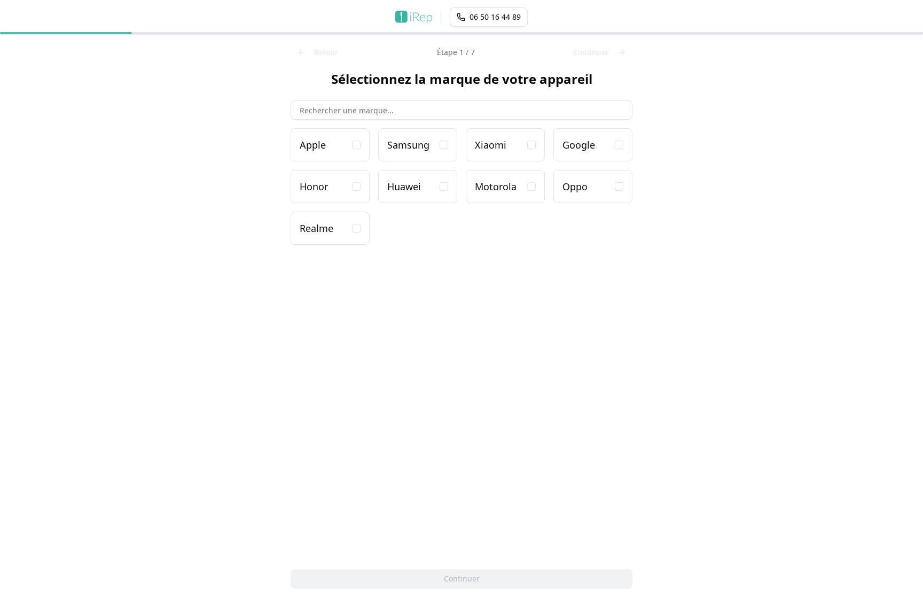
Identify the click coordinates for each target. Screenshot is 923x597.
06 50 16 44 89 (495, 17)
